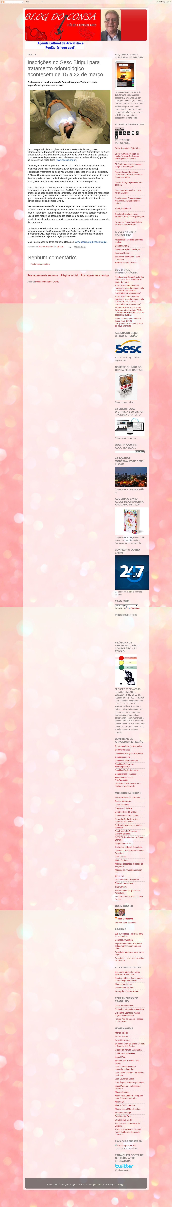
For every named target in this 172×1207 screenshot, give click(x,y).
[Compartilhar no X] (79, 247)
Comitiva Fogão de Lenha (126, 770)
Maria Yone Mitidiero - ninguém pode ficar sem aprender (129, 1097)
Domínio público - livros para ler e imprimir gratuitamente (129, 979)
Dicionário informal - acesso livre (129, 1009)
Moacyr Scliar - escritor (125, 1105)
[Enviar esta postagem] (70, 247)
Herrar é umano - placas (125, 262)
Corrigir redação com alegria (127, 249)
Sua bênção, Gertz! (123, 1116)
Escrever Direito (122, 253)
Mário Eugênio (121, 860)
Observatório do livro (124, 988)
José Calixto (120, 856)
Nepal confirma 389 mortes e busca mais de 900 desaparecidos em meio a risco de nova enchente (129, 322)
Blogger (121, 1184)
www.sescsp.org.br (66, 160)
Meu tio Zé (119, 1102)
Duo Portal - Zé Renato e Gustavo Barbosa (126, 832)
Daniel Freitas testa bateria (127, 815)
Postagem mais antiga (95, 275)
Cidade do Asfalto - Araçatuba (128, 1050)
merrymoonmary (96, 1184)
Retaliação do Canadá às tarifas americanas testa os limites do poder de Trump (129, 279)
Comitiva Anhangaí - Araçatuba (129, 753)
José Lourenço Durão (124, 1079)
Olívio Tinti (119, 876)
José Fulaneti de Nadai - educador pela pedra (126, 1067)
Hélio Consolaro (125, 919)
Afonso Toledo (121, 1033)
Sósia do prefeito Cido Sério (127, 148)
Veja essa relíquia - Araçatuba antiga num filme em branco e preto (128, 945)
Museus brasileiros (123, 984)
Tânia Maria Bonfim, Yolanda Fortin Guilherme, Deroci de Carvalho (128, 1132)
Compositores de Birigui (125, 812)
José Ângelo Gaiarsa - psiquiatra (129, 1082)
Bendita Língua (122, 246)
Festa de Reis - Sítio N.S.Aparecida (124, 778)
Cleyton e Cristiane (123, 808)
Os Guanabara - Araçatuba (127, 879)
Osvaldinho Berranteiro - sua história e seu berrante (128, 784)
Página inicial (69, 275)
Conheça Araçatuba (124, 940)
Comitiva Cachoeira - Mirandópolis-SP (124, 765)
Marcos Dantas (121, 1092)
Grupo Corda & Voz (123, 843)
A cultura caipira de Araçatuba (128, 746)
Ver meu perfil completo (125, 923)
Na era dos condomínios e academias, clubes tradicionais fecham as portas (129, 174)
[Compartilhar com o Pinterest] (84, 247)
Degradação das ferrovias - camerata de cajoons (127, 820)
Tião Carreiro (121, 887)
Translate (135, 608)
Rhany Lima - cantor (124, 883)
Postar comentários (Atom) (47, 282)
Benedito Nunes (122, 1040)
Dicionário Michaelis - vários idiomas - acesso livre (127, 973)
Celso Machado (122, 804)
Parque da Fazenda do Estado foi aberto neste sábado (128, 223)
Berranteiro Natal (122, 750)
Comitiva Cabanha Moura (126, 760)
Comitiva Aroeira (122, 757)
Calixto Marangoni (123, 801)
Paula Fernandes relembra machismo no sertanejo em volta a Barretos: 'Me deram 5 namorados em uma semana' (129, 289)
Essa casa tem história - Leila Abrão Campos (128, 191)
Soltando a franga (123, 1112)
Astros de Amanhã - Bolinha (127, 797)
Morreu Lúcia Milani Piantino (128, 1109)
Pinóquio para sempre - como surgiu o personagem (128, 165)
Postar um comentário (40, 264)
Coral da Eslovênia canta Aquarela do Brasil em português (129, 215)
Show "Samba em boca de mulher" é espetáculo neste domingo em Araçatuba (127, 156)
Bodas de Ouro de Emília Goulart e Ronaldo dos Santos (129, 1045)
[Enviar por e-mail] (75, 247)
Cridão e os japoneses (125, 1053)
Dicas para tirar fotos (124, 1005)
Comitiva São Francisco (125, 774)
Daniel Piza (120, 1057)
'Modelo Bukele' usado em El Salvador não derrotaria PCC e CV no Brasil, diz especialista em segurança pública (129, 311)
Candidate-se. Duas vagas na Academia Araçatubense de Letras (128, 200)
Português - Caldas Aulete (126, 991)
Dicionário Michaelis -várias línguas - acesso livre (127, 1014)
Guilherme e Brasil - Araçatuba (128, 847)
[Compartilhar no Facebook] (82, 247)
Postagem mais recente (42, 275)
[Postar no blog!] (77, 247)
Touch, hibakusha (123, 208)
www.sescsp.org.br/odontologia (91, 242)
